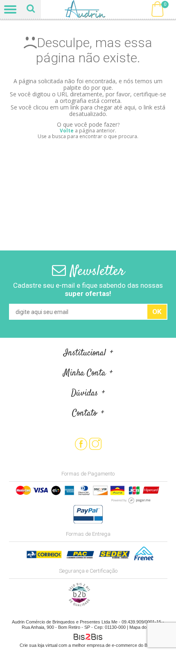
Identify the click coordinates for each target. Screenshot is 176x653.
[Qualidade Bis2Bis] (79, 604)
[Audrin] (88, 9)
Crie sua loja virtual (38, 645)
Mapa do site (142, 627)
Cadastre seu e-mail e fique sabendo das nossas (88, 289)
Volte (67, 130)
